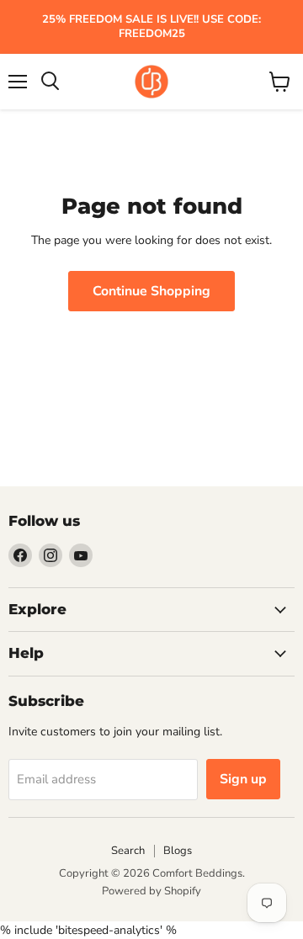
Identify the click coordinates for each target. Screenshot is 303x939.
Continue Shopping (151, 291)
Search (128, 850)
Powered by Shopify (151, 891)
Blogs (177, 850)
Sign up (243, 779)
